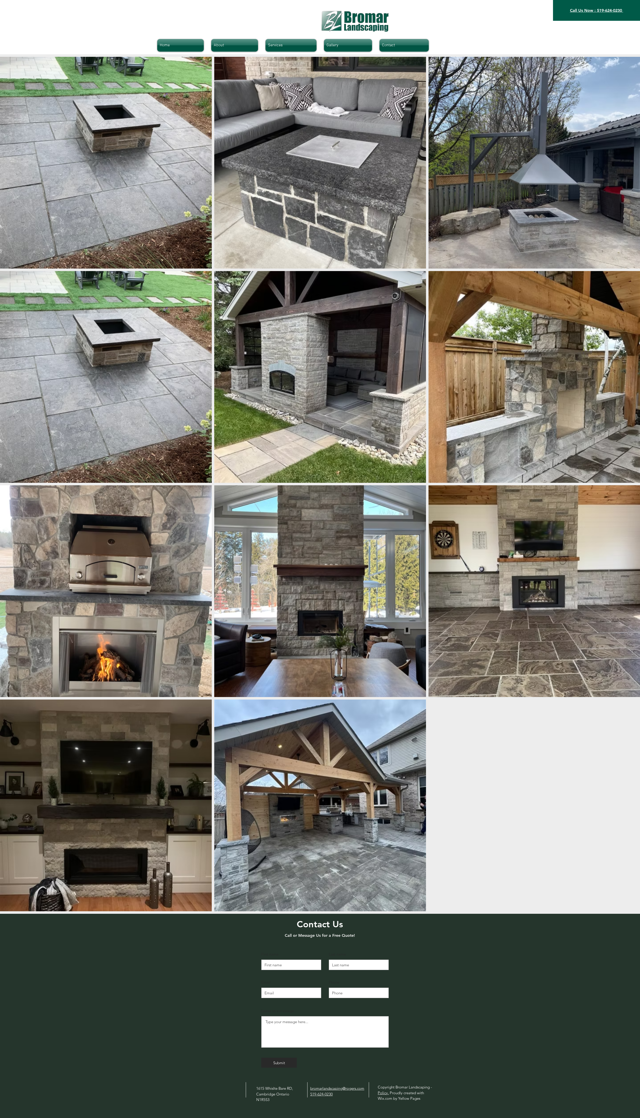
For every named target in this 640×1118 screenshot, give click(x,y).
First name (269, 954)
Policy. (383, 1092)
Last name (337, 954)
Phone (334, 982)
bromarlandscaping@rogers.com (337, 1088)
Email (266, 982)
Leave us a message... (279, 1011)
